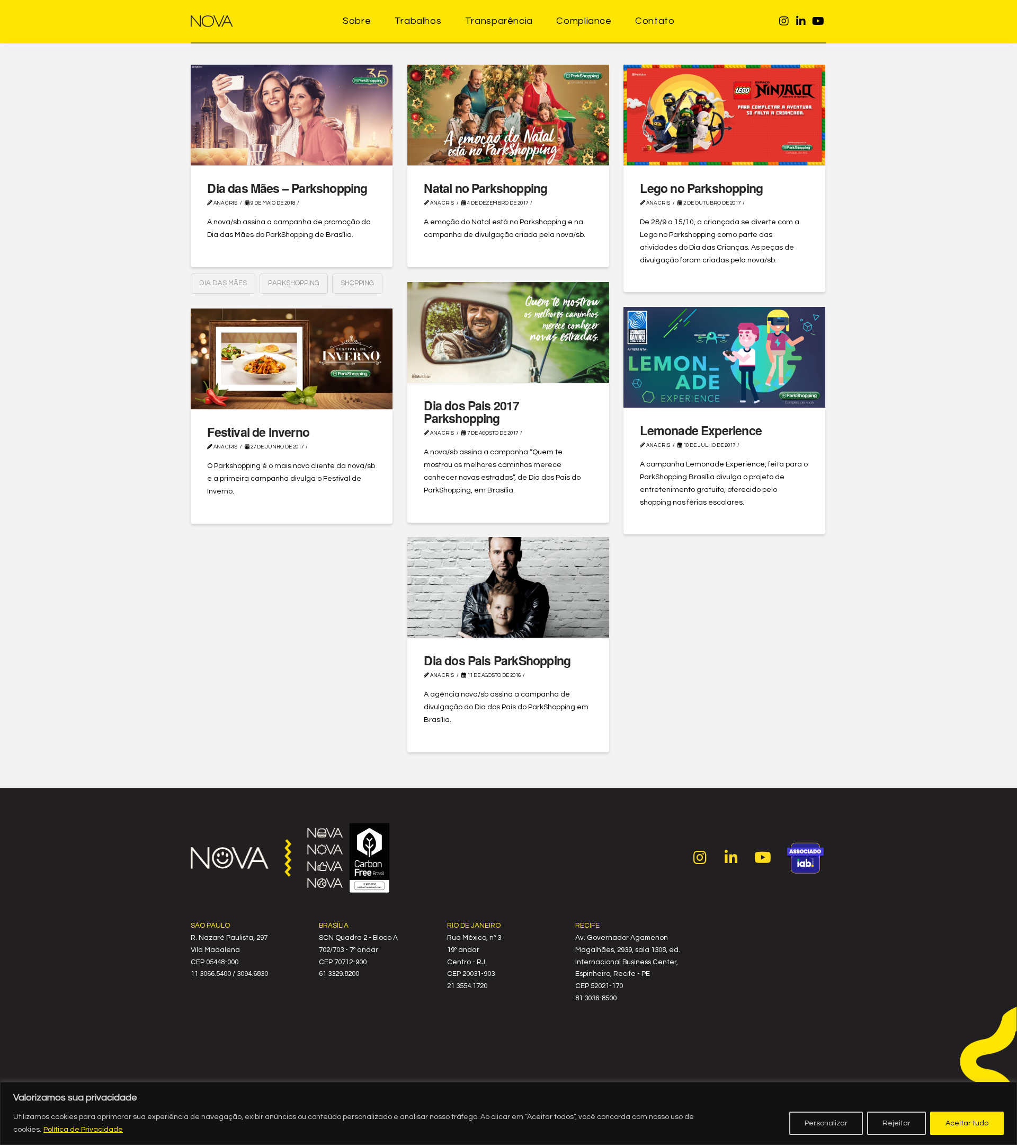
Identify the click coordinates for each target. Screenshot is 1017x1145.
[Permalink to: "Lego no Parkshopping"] (724, 115)
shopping (357, 283)
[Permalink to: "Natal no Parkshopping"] (508, 115)
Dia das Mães (223, 283)
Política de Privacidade (83, 1129)
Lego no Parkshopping (701, 188)
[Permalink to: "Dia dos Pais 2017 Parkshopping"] (508, 332)
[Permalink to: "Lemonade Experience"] (724, 357)
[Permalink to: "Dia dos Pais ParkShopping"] (508, 587)
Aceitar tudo (966, 1123)
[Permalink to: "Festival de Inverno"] (291, 359)
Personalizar (826, 1123)
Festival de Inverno (258, 432)
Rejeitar (896, 1123)
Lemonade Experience (701, 430)
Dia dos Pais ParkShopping (497, 660)
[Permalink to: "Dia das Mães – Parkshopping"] (291, 115)
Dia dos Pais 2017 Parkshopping (471, 412)
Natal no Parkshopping (485, 188)
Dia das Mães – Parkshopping (287, 188)
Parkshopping (293, 283)
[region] (508, 1113)
